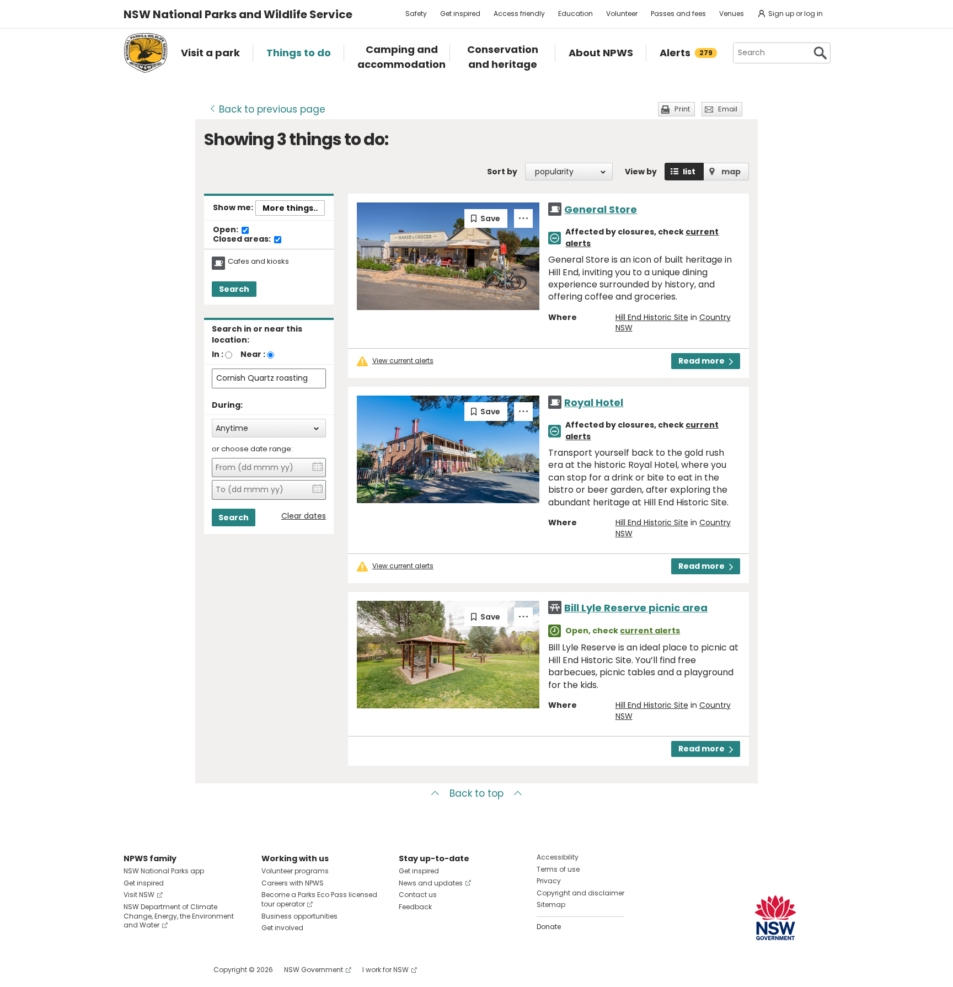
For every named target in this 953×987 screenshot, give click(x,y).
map (731, 171)
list (689, 171)
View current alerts (402, 360)
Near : (252, 354)
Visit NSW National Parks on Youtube (181, 969)
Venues (731, 13)
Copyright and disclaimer (580, 893)
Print (682, 109)
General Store (600, 209)
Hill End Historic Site (651, 317)
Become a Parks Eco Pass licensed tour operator (319, 899)
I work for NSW (385, 969)
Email (727, 109)
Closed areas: (242, 239)
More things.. (290, 208)
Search (234, 289)
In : (217, 354)
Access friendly (519, 13)
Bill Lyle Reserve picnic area (636, 608)
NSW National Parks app (164, 871)
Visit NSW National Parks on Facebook (134, 969)
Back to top (476, 793)
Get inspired (460, 13)
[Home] (146, 53)
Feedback (415, 906)
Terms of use (558, 869)
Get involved (282, 927)
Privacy (549, 880)
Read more (701, 360)
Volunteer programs (295, 871)
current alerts (650, 630)
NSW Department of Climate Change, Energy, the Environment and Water (179, 916)
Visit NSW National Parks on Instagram (157, 969)
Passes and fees (678, 13)
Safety (416, 13)
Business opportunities (299, 916)
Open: (226, 230)
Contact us (418, 894)
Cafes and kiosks (258, 261)
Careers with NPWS (292, 883)
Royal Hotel (593, 402)
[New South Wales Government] (775, 917)
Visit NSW (139, 894)
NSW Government (313, 969)
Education (575, 13)
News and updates (431, 883)
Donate (549, 926)
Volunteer (622, 13)
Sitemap (551, 904)
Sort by (502, 171)
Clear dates (303, 516)
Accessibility (558, 857)
